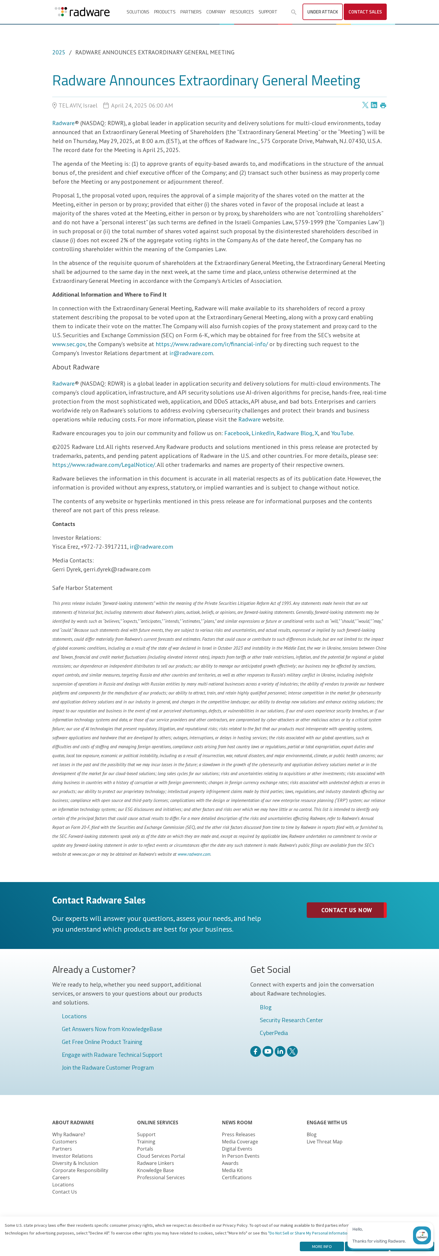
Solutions (138, 11)
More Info (322, 1246)
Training (146, 1141)
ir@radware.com (191, 353)
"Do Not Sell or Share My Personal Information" (309, 1233)
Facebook (236, 433)
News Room (237, 1122)
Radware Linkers (155, 1163)
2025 (58, 52)
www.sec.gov (68, 344)
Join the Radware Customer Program (108, 1068)
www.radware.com (194, 854)
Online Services (157, 1122)
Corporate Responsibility (80, 1170)
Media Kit (232, 1170)
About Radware (73, 1122)
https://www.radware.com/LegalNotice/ (103, 465)
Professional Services (161, 1177)
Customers (64, 1141)
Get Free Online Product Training (102, 1042)
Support (268, 11)
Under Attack (322, 11)
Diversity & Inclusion (75, 1163)
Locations (74, 1016)
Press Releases (238, 1134)
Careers (61, 1177)
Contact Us (64, 1191)
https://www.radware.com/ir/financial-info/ (212, 344)
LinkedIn (262, 433)
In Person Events (241, 1156)
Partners (191, 11)
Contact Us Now (346, 910)
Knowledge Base (155, 1170)
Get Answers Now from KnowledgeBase (112, 1029)
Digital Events (237, 1148)
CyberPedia (274, 1033)
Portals (145, 1148)
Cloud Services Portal (161, 1156)
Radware (63, 123)
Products (165, 11)
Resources (242, 11)
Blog (265, 1007)
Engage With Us (327, 1122)
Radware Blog (294, 433)
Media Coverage (240, 1141)
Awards (230, 1163)
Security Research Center (291, 1020)
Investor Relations (72, 1156)
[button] (293, 12)
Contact (365, 11)
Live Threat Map (325, 1141)
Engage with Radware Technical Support (112, 1055)
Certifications (237, 1177)
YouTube (342, 433)
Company (215, 11)
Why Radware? (68, 1134)
